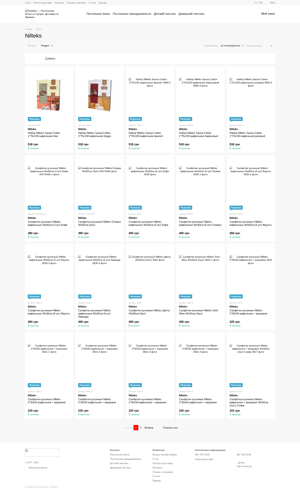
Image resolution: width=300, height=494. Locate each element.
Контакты (59, 3)
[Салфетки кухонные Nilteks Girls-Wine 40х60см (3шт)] (200, 272)
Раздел (45, 45)
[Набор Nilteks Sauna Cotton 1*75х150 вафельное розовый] (251, 95)
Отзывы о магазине (76, 3)
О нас (28, 3)
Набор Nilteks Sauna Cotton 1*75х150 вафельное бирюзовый (198, 134)
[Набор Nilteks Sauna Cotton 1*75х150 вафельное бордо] (99, 95)
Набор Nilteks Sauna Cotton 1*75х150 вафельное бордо (94, 134)
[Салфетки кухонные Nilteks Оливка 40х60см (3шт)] (99, 183)
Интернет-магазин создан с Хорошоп (41, 487)
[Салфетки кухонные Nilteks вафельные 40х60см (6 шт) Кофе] (150, 183)
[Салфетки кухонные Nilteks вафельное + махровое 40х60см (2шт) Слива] (251, 361)
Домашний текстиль (191, 13)
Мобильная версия (37, 468)
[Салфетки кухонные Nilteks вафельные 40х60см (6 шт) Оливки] (200, 183)
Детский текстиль (165, 13)
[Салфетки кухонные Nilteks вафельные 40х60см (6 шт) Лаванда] (99, 272)
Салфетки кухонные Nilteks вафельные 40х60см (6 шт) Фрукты (251, 223)
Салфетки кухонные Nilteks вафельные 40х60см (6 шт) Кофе (148, 223)
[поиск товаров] (210, 14)
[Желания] (248, 14)
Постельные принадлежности (132, 13)
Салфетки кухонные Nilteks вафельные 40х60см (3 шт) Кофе (47, 223)
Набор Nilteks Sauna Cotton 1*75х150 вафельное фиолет (146, 134)
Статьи (92, 3)
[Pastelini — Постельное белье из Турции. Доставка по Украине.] (42, 452)
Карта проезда (244, 466)
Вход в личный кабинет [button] (165, 454)
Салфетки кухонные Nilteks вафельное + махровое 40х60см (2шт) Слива (249, 402)
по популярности (230, 45)
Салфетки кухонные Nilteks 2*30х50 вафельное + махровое (248, 312)
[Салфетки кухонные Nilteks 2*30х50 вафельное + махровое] (251, 272)
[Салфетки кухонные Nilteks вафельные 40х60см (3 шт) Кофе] (49, 183)
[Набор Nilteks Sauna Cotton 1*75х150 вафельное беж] (49, 95)
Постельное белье (98, 13)
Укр (256, 3)
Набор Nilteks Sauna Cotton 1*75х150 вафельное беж (44, 134)
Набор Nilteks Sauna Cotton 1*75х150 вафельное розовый (247, 134)
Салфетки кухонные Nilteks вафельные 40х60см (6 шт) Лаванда (94, 313)
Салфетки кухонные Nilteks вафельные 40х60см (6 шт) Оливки (200, 223)
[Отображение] (269, 46)
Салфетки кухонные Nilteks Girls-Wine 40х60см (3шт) (199, 312)
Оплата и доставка (42, 3)
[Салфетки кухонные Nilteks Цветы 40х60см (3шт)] (150, 272)
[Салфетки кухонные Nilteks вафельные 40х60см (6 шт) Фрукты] (251, 183)
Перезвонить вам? (204, 459)
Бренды (103, 3)
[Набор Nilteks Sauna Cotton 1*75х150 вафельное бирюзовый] (200, 95)
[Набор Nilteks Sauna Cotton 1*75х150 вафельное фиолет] (150, 95)
